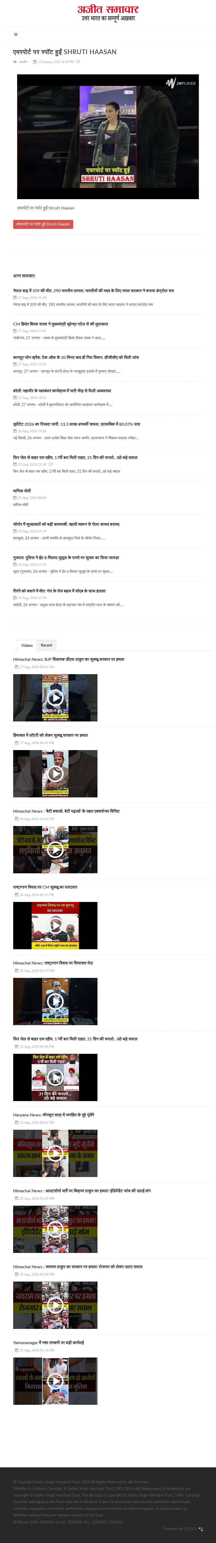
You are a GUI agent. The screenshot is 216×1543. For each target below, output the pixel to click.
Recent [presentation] (46, 645)
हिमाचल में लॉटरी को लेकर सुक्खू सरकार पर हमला (50, 735)
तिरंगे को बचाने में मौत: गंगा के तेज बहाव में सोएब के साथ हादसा (59, 591)
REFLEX (191, 1529)
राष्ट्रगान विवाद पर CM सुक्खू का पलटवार (45, 887)
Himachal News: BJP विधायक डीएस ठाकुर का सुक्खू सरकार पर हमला (68, 659)
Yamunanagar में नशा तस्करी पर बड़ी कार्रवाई (48, 1343)
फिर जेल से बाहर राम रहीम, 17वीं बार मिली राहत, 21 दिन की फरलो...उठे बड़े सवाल (75, 458)
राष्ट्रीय (22, 62)
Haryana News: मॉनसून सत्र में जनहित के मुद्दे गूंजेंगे (53, 1115)
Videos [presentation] (27, 646)
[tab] (27, 645)
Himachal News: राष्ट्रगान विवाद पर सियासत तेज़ (53, 963)
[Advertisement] (52, 1443)
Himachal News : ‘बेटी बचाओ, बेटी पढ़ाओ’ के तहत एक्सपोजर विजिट (66, 811)
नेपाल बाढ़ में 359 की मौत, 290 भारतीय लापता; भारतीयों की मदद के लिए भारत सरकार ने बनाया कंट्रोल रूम (93, 291)
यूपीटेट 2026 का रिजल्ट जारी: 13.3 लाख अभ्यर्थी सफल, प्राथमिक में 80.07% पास (76, 424)
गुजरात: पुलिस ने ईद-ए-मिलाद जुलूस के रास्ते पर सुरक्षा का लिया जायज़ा (66, 558)
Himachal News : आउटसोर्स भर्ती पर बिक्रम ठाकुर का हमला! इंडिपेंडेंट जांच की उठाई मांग (82, 1191)
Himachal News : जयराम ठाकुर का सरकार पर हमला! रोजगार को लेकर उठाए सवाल (78, 1267)
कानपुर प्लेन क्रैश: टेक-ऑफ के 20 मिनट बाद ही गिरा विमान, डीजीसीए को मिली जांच (76, 357)
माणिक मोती (22, 491)
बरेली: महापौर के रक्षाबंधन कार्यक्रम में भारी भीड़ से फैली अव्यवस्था (62, 391)
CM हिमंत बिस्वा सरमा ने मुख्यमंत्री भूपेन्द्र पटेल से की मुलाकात (61, 324)
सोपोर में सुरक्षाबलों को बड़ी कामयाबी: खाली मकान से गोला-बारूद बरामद (66, 524)
